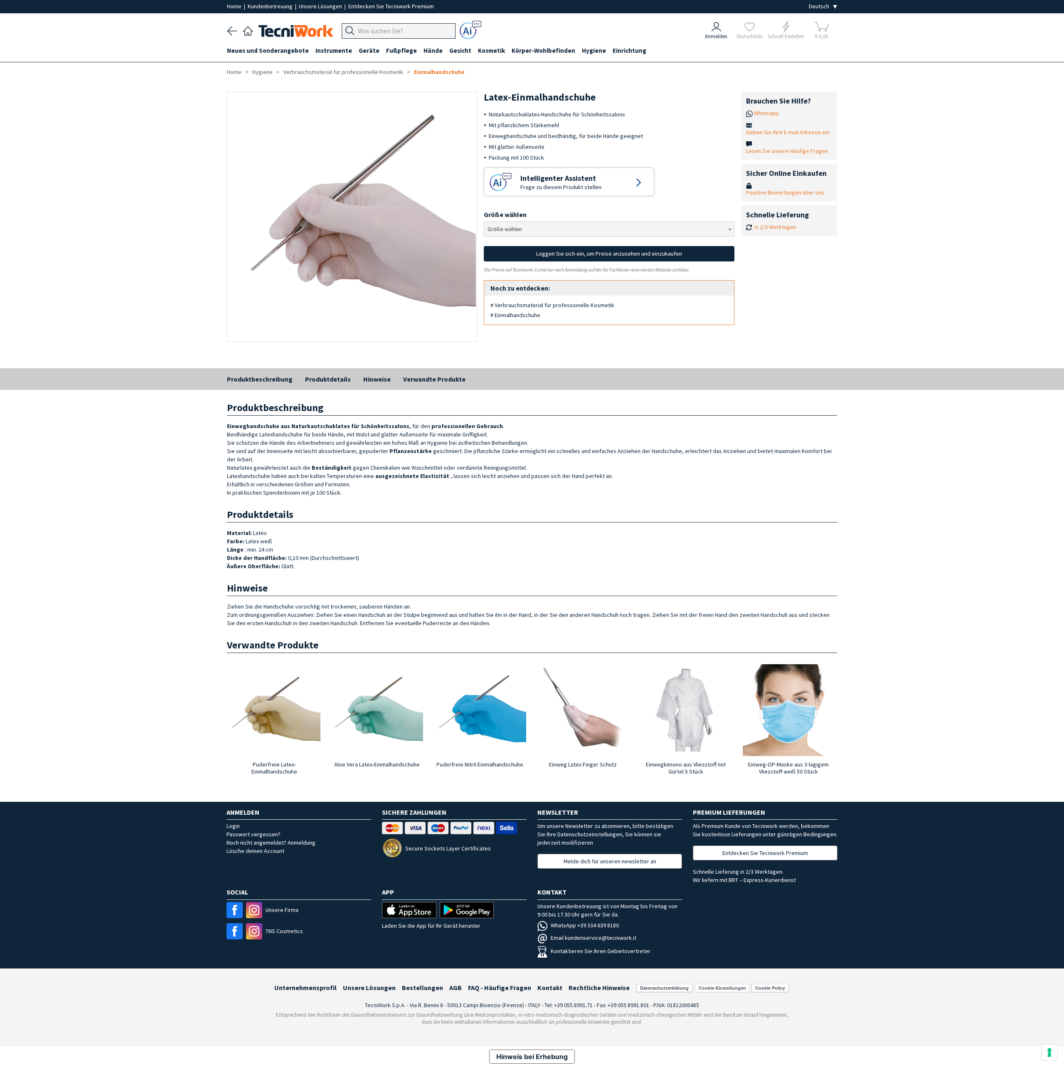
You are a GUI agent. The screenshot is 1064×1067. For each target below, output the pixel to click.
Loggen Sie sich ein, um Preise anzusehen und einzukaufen (609, 253)
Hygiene (262, 72)
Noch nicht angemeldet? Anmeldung (271, 842)
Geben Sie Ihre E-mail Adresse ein (788, 132)
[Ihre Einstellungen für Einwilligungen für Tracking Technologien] (1049, 1052)
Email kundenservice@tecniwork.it (593, 937)
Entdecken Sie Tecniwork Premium (391, 6)
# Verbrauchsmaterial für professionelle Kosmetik (552, 305)
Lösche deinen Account (255, 851)
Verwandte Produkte (434, 379)
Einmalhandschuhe (439, 72)
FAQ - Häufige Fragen (499, 987)
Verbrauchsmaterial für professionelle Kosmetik (343, 72)
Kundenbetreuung (271, 6)
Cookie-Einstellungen (722, 988)
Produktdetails (328, 379)
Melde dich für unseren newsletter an (610, 861)
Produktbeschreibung (260, 379)
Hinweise (377, 379)
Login (233, 826)
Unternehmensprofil (305, 987)
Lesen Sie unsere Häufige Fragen (787, 151)
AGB (455, 987)
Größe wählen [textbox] (505, 229)
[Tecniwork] (248, 30)
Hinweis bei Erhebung (532, 1056)
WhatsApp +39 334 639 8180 (585, 925)
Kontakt (549, 987)
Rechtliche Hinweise (599, 987)
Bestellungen (422, 987)
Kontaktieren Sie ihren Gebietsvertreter (600, 951)
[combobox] (609, 229)
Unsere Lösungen (321, 6)
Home (235, 6)
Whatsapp (766, 113)
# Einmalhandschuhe (515, 315)
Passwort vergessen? (254, 834)
